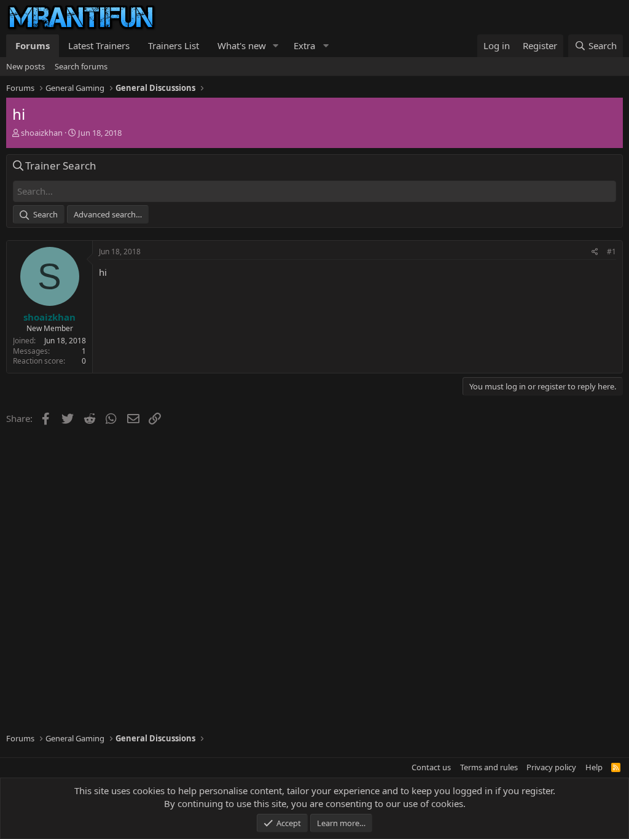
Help (594, 767)
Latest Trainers (99, 45)
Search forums (81, 66)
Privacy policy (551, 767)
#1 (611, 251)
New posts (25, 66)
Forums (32, 45)
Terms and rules (489, 767)
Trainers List (173, 45)
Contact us (431, 767)
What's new (241, 45)
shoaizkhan (42, 132)
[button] (275, 45)
